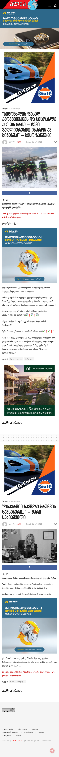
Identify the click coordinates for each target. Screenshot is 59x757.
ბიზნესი (35, 729)
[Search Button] (55, 6)
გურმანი (41, 732)
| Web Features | (18, 741)
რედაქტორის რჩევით (10, 732)
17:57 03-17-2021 (34, 142)
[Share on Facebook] (29, 193)
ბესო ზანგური (16, 359)
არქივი (18, 735)
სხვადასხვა (6, 735)
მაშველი (28, 359)
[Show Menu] (49, 6)
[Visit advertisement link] (29, 79)
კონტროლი (28, 732)
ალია (18, 142)
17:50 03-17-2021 (34, 524)
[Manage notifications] (52, 750)
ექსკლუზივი (22, 729)
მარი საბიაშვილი (17, 682)
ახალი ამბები (15, 109)
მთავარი (5, 109)
